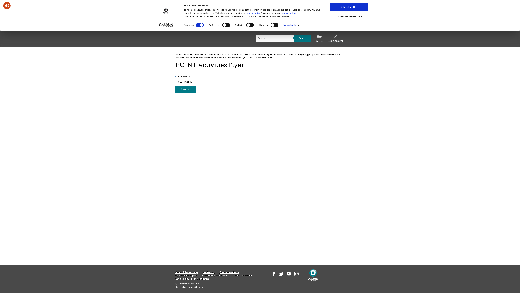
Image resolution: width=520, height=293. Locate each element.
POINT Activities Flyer (235, 57)
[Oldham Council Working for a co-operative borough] (200, 38)
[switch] (226, 25)
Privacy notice (201, 278)
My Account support (186, 275)
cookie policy (253, 13)
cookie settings (289, 13)
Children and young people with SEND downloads (313, 54)
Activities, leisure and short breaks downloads (199, 57)
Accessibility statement (214, 275)
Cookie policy (182, 278)
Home (179, 54)
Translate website (229, 272)
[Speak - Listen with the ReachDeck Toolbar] (7, 5)
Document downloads (195, 54)
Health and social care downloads (226, 54)
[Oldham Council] (313, 275)
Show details (289, 25)
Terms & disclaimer (242, 275)
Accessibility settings (187, 272)
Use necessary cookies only (349, 16)
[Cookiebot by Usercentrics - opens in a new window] (166, 25)
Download (186, 89)
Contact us (208, 272)
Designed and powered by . (189, 287)
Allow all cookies (349, 7)
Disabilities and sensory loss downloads (265, 54)
